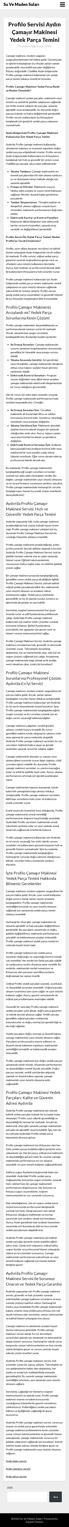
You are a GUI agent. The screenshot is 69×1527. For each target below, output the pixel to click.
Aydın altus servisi (16, 1476)
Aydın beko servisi (16, 1461)
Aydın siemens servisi (18, 1468)
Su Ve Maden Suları (21, 4)
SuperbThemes (34, 1521)
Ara (10, 1487)
